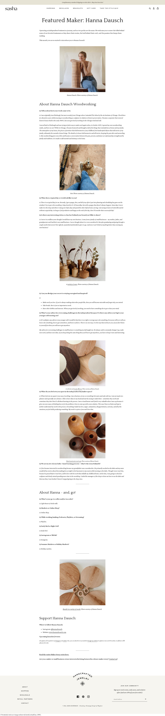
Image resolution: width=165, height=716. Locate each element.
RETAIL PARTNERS (25, 699)
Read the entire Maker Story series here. (54, 654)
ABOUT (25, 687)
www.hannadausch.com (57, 632)
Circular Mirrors (77, 389)
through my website (92, 641)
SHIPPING (25, 691)
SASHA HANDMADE (72, 706)
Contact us (113, 659)
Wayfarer (99, 706)
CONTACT (25, 703)
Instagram (58, 641)
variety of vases (72, 284)
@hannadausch (56, 629)
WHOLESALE (25, 695)
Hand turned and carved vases (73, 461)
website (65, 641)
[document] (82, 499)
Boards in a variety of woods (71, 609)
